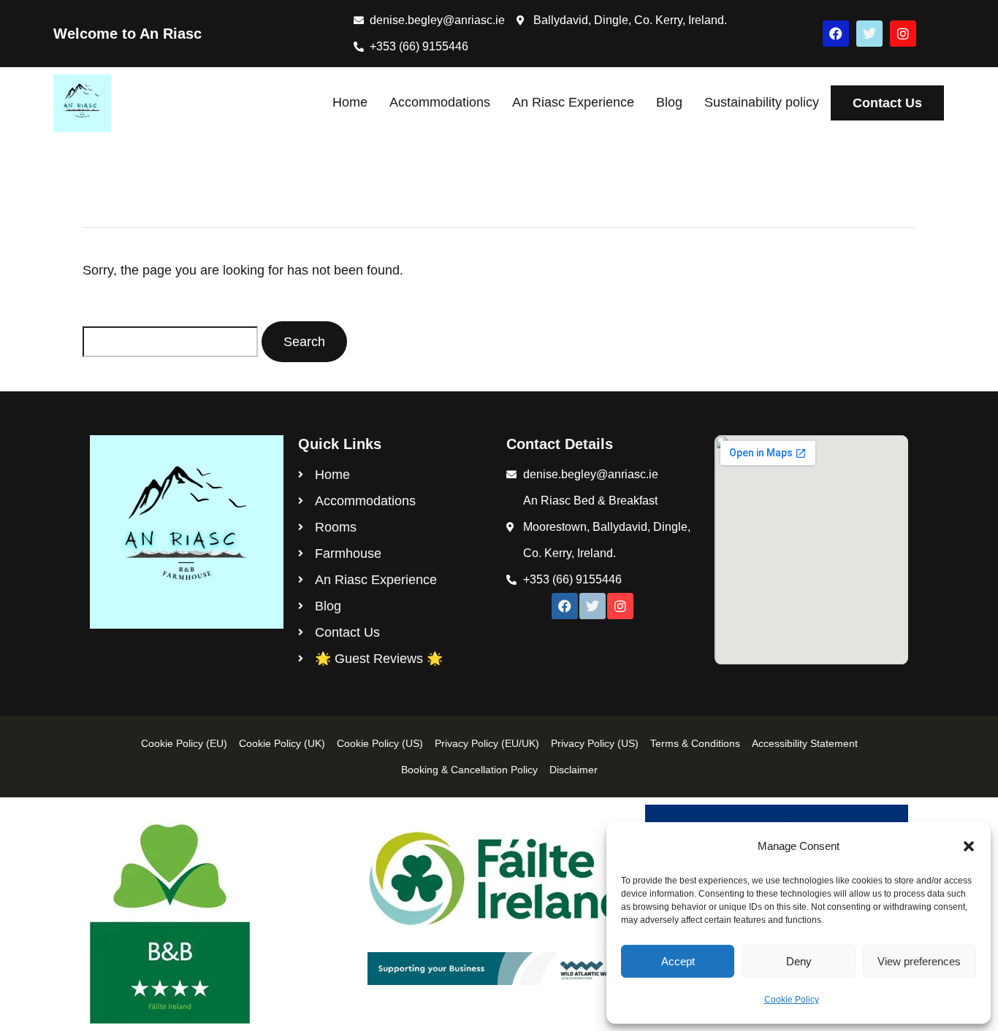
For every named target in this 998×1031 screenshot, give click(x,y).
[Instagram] (903, 33)
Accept (678, 961)
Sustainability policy (761, 102)
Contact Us (887, 103)
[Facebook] (836, 33)
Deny (799, 961)
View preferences (919, 961)
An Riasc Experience (573, 102)
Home (349, 102)
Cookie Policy (791, 999)
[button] (968, 846)
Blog (669, 102)
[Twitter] (869, 33)
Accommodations (439, 102)
